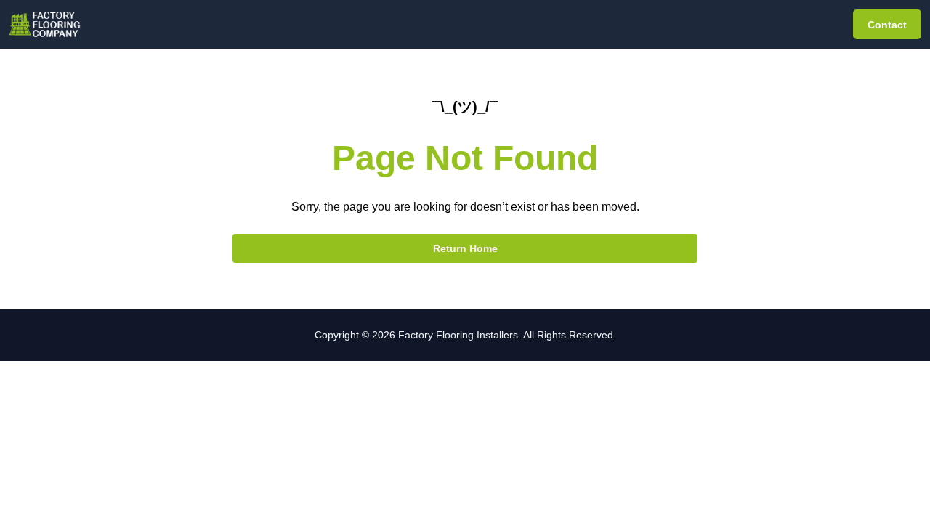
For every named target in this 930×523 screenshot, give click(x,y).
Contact (887, 25)
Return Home (465, 248)
